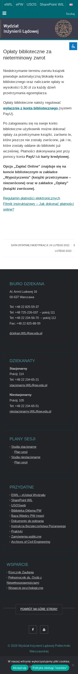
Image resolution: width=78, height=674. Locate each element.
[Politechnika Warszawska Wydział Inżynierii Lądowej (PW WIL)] (23, 28)
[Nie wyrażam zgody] (73, 665)
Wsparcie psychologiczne (25, 588)
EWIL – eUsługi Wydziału (28, 495)
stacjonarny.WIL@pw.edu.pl (28, 385)
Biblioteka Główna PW (26, 510)
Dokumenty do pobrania (27, 521)
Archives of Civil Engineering (30, 541)
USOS (30, 4)
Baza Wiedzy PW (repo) (27, 515)
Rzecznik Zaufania (21, 572)
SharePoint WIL (51, 4)
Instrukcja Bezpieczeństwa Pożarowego (38, 526)
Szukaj (70, 13)
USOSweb (18, 505)
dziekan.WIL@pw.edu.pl (26, 333)
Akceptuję (19, 667)
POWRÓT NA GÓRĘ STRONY (39, 609)
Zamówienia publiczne (26, 536)
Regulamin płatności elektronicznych (31, 198)
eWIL (7, 4)
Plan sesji (20, 452)
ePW (18, 4)
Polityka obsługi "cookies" (50, 667)
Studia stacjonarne (23, 446)
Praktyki (16, 531)
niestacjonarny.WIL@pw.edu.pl (30, 411)
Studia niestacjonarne (25, 457)
